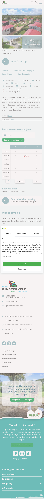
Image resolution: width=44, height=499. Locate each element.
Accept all (22, 264)
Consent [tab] (8, 233)
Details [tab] (36, 233)
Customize (22, 269)
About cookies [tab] (22, 233)
